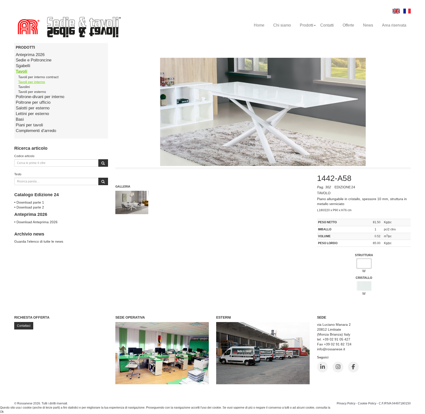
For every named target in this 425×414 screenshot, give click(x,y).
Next (321, 200)
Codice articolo (24, 156)
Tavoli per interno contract (38, 77)
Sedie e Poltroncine (33, 60)
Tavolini (24, 87)
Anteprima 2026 (30, 54)
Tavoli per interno (31, 82)
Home (259, 25)
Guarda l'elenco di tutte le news (38, 241)
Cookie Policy (367, 403)
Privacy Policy (346, 403)
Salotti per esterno (32, 108)
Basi (20, 119)
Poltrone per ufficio (33, 102)
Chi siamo (282, 25)
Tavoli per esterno (32, 92)
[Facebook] (353, 367)
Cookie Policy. (340, 407)
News (368, 25)
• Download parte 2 (29, 207)
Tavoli (21, 71)
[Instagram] (338, 367)
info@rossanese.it (331, 349)
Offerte (348, 25)
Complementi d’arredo (36, 130)
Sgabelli (23, 65)
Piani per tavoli (29, 125)
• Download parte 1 (29, 202)
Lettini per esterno (32, 113)
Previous (104, 200)
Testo (17, 174)
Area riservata (394, 25)
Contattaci (23, 325)
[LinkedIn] (322, 367)
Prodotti (306, 25)
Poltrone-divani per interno (40, 96)
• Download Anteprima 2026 (36, 222)
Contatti (327, 25)
